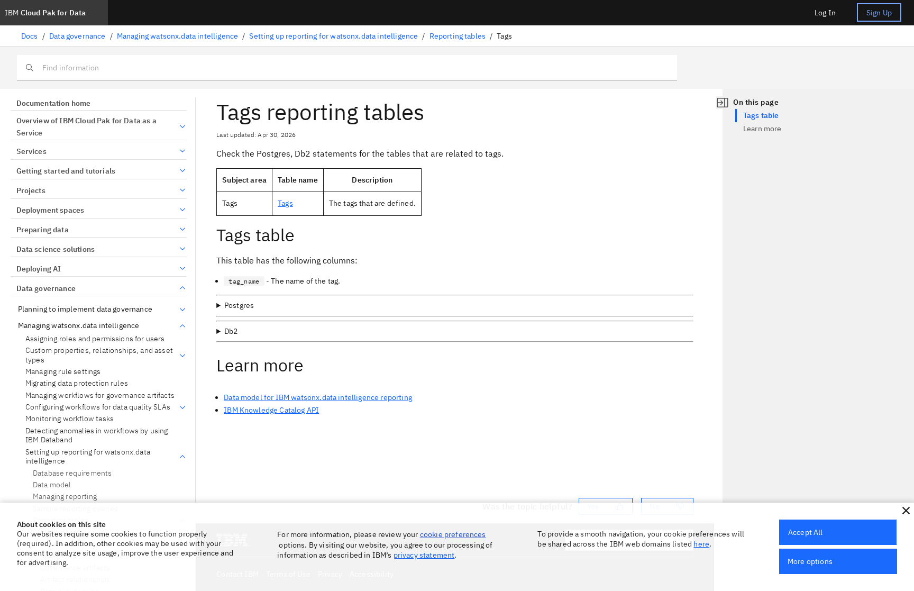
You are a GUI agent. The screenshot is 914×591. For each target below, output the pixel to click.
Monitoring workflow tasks (69, 418)
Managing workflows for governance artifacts (100, 395)
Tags (285, 203)
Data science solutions (55, 249)
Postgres (239, 305)
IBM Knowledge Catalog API (271, 410)
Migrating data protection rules (76, 383)
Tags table (761, 115)
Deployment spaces (50, 210)
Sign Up (879, 12)
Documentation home (53, 103)
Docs (29, 36)
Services (31, 151)
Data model (52, 484)
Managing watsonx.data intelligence (177, 36)
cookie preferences (453, 534)
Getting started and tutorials (65, 171)
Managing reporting (65, 496)
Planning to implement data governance (85, 309)
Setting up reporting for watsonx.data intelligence (333, 36)
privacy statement (424, 555)
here (701, 544)
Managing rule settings (63, 371)
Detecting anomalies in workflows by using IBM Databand (96, 435)
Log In (825, 12)
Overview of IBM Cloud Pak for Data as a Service (86, 127)
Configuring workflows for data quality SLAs (97, 407)
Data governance (77, 36)
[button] (906, 510)
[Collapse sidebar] (722, 102)
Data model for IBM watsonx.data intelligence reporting (318, 397)
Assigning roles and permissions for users (95, 338)
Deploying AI (38, 269)
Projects (30, 190)
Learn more (762, 128)
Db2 (230, 331)
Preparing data (42, 229)
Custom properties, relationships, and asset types (99, 355)
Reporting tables (457, 36)
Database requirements (72, 473)
